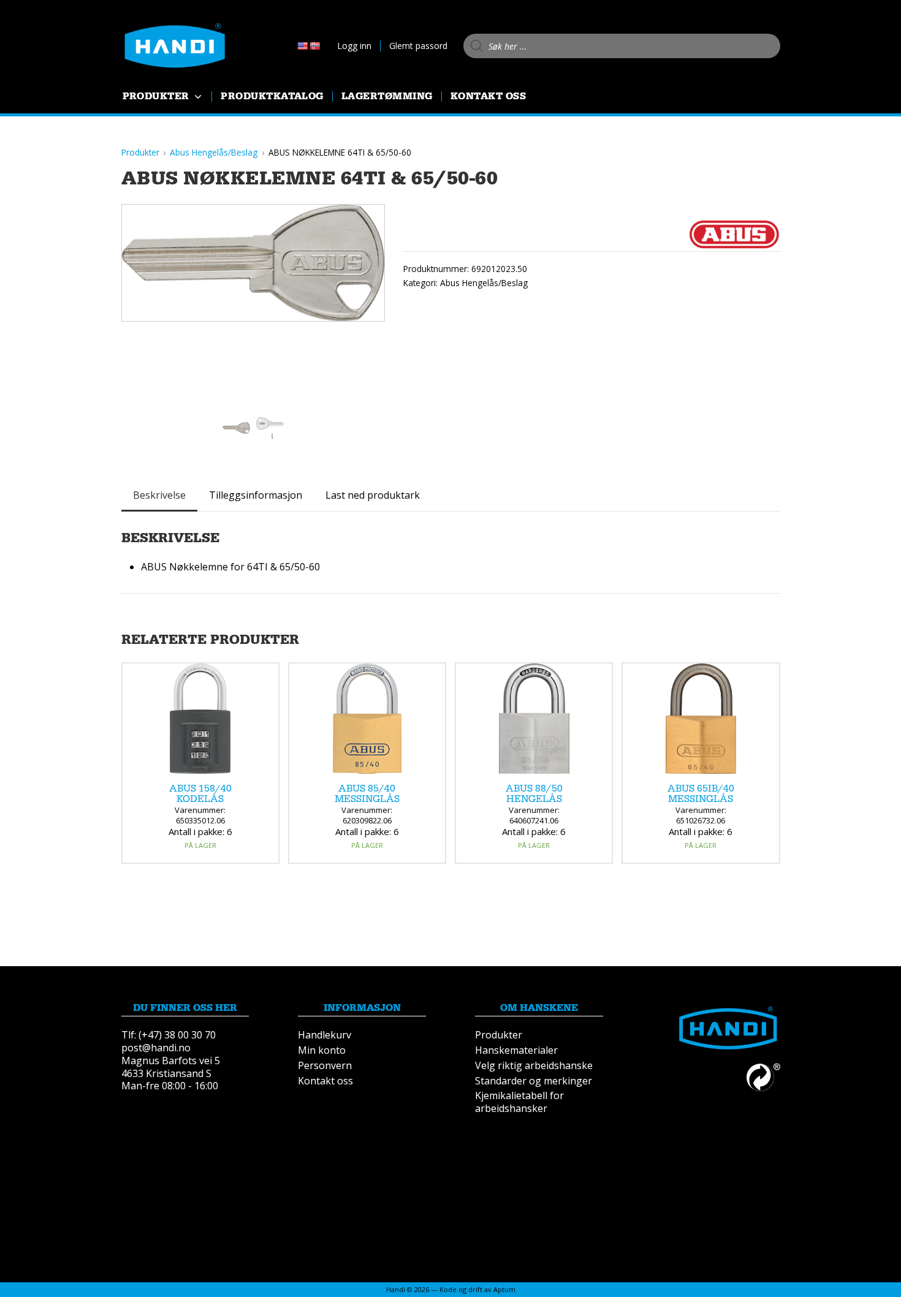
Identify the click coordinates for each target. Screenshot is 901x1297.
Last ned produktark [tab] (372, 495)
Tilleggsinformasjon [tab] (255, 495)
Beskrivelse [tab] (159, 495)
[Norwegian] (314, 46)
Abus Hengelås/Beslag (484, 283)
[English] (302, 46)
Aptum (504, 1289)
